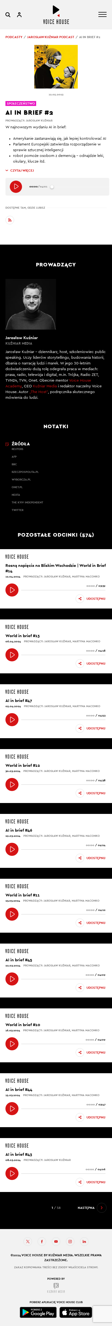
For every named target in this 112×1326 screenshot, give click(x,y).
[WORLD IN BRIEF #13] (11, 654)
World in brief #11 (22, 895)
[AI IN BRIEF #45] (11, 979)
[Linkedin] (84, 1241)
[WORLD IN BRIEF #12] (11, 784)
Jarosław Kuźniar (39, 120)
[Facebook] (42, 1241)
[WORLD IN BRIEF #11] (11, 914)
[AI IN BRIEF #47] (11, 719)
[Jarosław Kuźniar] (56, 342)
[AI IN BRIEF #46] (11, 849)
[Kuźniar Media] (56, 1288)
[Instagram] (70, 1241)
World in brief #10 (22, 1024)
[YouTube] (56, 1241)
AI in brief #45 (18, 959)
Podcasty (13, 37)
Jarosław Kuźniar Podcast (50, 37)
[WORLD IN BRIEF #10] (11, 1043)
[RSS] (9, 220)
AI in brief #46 (18, 830)
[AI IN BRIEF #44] (11, 1108)
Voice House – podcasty (56, 14)
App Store (76, 1312)
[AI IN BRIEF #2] (16, 187)
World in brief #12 (22, 765)
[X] (27, 1241)
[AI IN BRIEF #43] (11, 1173)
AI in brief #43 (18, 1154)
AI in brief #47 (18, 700)
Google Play (38, 1312)
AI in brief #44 (18, 1089)
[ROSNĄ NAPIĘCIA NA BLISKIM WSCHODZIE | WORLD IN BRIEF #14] (11, 590)
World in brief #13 (22, 635)
